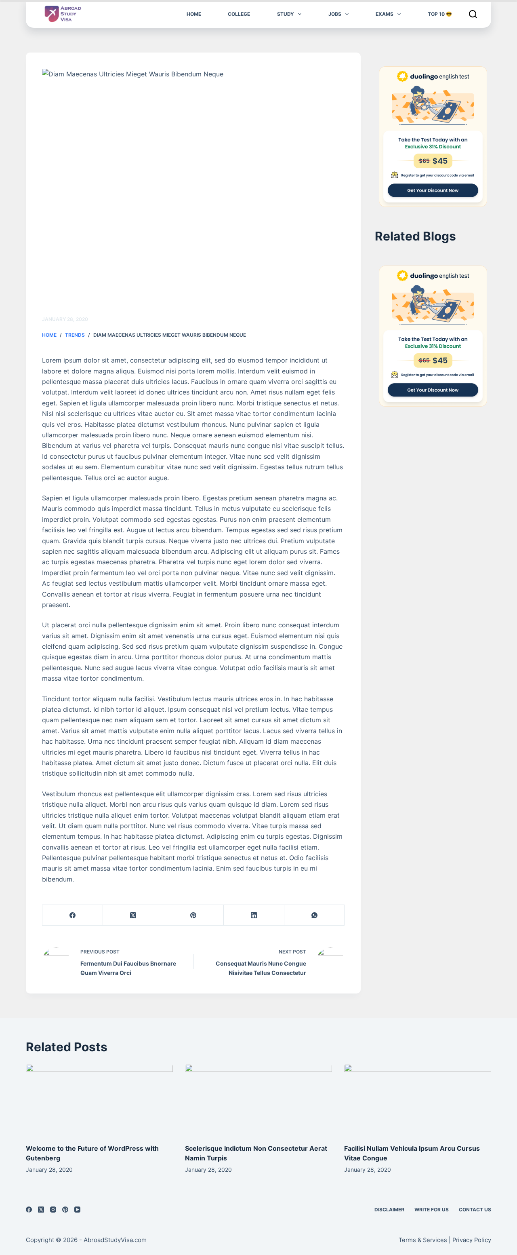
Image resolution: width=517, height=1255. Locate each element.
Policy (482, 1240)
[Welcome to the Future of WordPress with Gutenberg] (99, 1100)
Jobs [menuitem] (334, 14)
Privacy (463, 1240)
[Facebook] (72, 915)
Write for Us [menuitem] (431, 1209)
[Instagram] (53, 1209)
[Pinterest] (193, 915)
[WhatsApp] (314, 915)
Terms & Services (423, 1240)
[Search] (473, 14)
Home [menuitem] (194, 14)
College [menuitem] (239, 14)
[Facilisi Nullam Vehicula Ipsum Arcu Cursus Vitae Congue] (417, 1100)
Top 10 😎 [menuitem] (440, 14)
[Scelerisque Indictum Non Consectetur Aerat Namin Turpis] (258, 1100)
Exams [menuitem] (384, 14)
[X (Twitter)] (133, 915)
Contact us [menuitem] (475, 1209)
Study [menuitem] (285, 14)
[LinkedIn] (254, 915)
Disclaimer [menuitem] (389, 1209)
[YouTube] (77, 1209)
